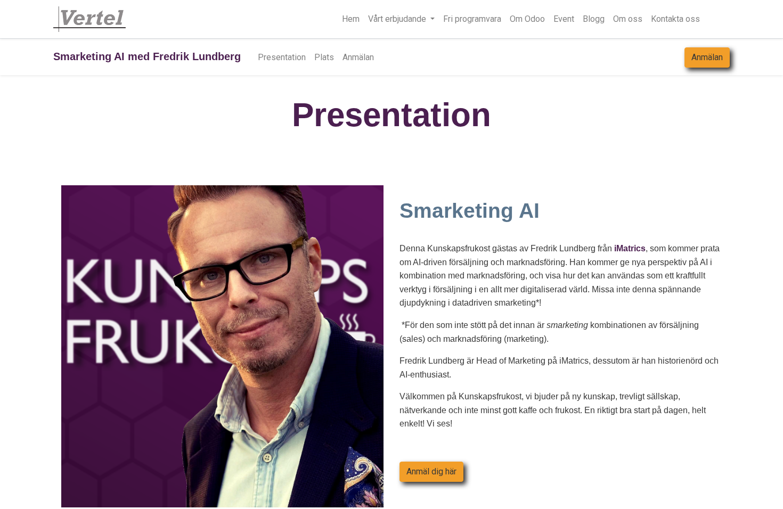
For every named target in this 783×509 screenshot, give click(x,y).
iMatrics (630, 248)
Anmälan (707, 57)
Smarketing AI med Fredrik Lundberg (147, 56)
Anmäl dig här (431, 471)
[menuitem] (351, 19)
